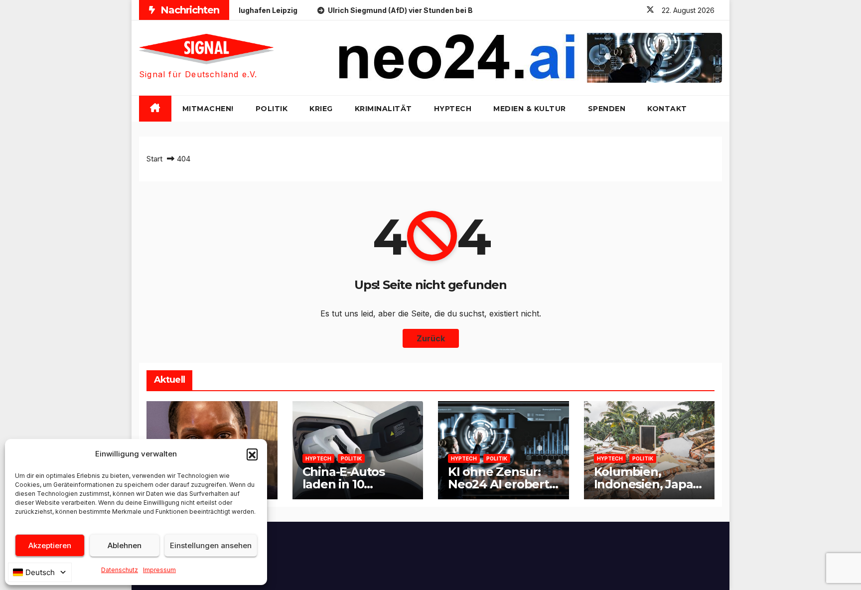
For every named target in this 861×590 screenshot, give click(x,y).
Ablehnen (125, 545)
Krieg (321, 108)
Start (154, 158)
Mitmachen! (208, 108)
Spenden (607, 108)
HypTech (453, 108)
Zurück (431, 338)
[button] (252, 454)
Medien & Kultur (529, 108)
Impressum (159, 570)
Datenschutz (119, 570)
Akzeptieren (49, 545)
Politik (272, 108)
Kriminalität (383, 108)
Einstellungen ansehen (211, 545)
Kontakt (667, 108)
